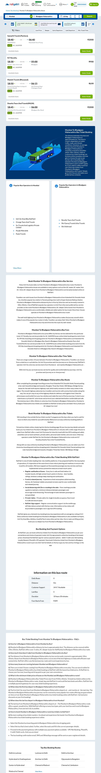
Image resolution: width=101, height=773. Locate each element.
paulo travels (21, 234)
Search (89, 16)
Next (92, 24)
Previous (4, 24)
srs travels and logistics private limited (27, 226)
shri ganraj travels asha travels (73, 223)
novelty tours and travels (70, 220)
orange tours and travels (25, 222)
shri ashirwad (66, 227)
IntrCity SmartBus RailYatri (26, 219)
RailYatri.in (85, 670)
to (15, 753)
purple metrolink (22, 231)
